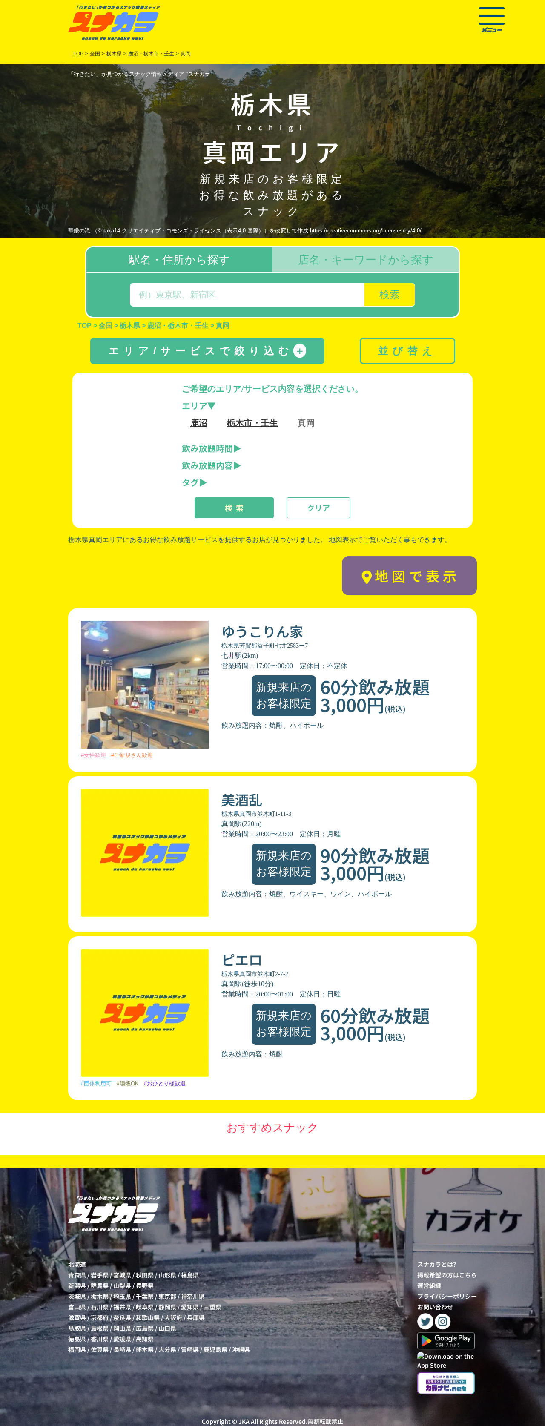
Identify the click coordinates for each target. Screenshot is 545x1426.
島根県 (100, 1328)
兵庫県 (196, 1317)
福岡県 (77, 1349)
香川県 (100, 1338)
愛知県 (190, 1307)
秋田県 (145, 1275)
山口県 (167, 1328)
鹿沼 (198, 423)
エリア (194, 405)
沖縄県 (241, 1349)
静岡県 (167, 1307)
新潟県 (77, 1285)
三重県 (212, 1307)
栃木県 (100, 1296)
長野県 (145, 1285)
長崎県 (122, 1349)
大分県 (167, 1349)
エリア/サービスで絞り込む (207, 350)
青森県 (77, 1275)
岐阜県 (145, 1307)
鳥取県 (77, 1328)
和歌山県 (148, 1317)
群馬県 (100, 1285)
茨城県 (77, 1296)
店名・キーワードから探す (365, 260)
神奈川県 (193, 1296)
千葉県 (145, 1296)
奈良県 (122, 1317)
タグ (190, 482)
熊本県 (145, 1349)
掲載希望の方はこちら (447, 1275)
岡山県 (122, 1328)
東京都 (167, 1296)
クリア (318, 507)
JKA (244, 1421)
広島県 (145, 1328)
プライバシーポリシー (447, 1296)
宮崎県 (190, 1349)
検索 (389, 294)
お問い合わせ (435, 1307)
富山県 (77, 1307)
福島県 (190, 1275)
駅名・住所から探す (179, 260)
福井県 (122, 1307)
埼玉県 (122, 1296)
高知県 (145, 1338)
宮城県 (122, 1275)
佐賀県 (100, 1349)
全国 (95, 54)
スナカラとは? (436, 1264)
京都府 (100, 1317)
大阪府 (173, 1317)
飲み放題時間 (207, 448)
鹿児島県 (215, 1349)
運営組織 (429, 1285)
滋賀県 (77, 1317)
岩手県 (100, 1275)
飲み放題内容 (207, 465)
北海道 (77, 1264)
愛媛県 (122, 1338)
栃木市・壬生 (252, 423)
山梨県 (122, 1285)
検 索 (234, 507)
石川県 (100, 1307)
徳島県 (77, 1338)
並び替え (407, 350)
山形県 (167, 1275)
